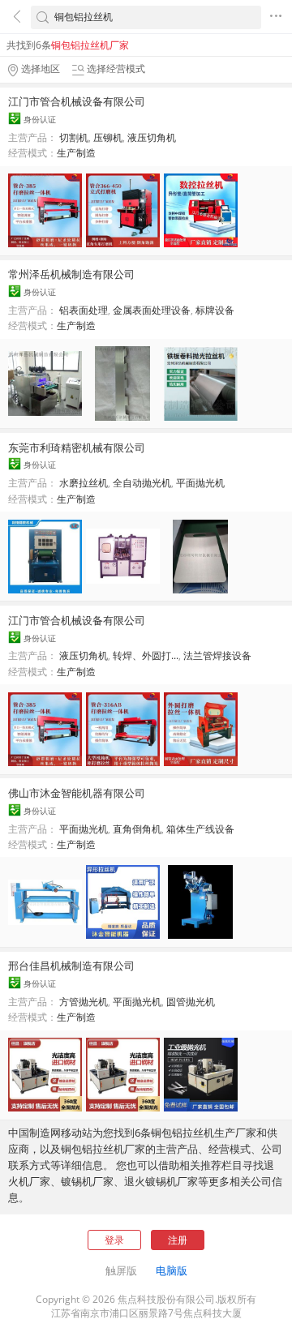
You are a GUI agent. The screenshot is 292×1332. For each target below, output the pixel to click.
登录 (114, 1240)
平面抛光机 (200, 483)
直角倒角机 (137, 829)
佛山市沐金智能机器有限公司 (76, 793)
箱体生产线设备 (200, 829)
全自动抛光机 (142, 483)
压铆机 (107, 137)
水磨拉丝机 (83, 483)
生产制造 (76, 153)
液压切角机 (151, 137)
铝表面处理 (83, 310)
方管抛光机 (83, 1002)
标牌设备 (214, 310)
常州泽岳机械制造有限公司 (71, 274)
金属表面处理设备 (152, 310)
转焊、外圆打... (145, 655)
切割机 (73, 137)
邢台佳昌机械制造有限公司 (71, 965)
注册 (177, 1240)
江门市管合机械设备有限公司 (76, 101)
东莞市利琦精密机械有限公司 (76, 447)
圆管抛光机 (190, 1002)
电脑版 (171, 1270)
